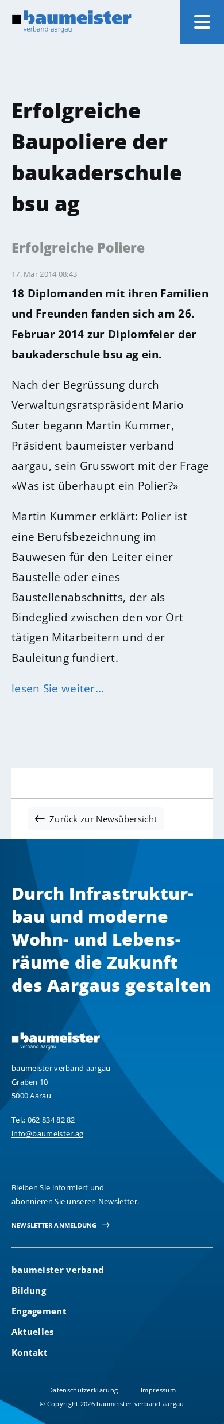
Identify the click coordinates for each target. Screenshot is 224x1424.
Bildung (28, 1290)
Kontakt (29, 1352)
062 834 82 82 (51, 1120)
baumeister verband (57, 1269)
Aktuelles (32, 1331)
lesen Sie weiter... (58, 688)
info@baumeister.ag (47, 1133)
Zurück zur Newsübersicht (103, 819)
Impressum (158, 1390)
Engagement (39, 1311)
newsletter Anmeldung (54, 1225)
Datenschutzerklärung (83, 1390)
